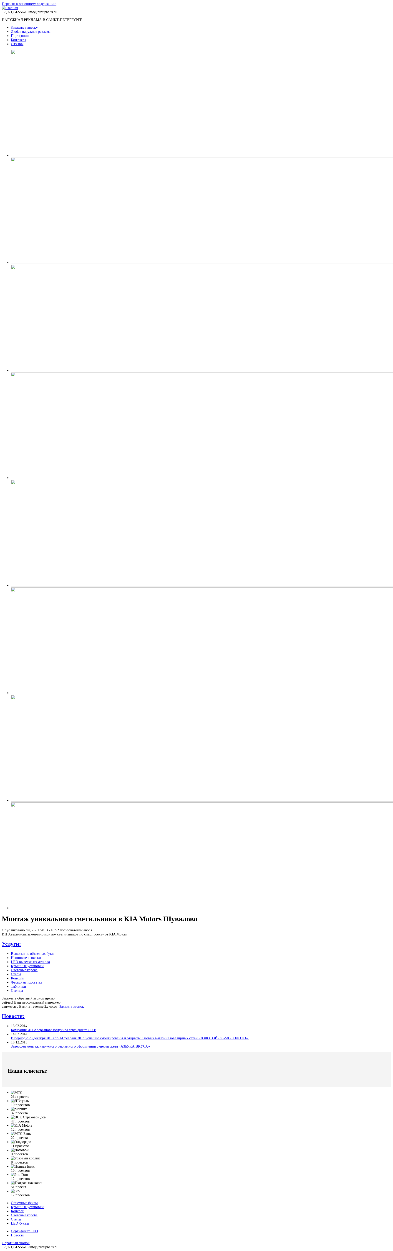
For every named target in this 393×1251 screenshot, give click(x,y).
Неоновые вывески (26, 958)
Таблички (18, 986)
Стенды (17, 990)
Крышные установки (27, 966)
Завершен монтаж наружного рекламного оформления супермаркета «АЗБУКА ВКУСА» (80, 1046)
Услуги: (11, 944)
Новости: (13, 1016)
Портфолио (20, 36)
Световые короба (24, 970)
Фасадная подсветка (26, 982)
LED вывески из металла (30, 962)
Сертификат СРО (24, 1231)
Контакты (18, 40)
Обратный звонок (16, 1243)
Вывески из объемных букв (32, 954)
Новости (17, 1235)
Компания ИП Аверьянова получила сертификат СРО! (53, 1030)
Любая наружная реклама (30, 31)
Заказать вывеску (24, 27)
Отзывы (17, 44)
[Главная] (10, 8)
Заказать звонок (71, 1006)
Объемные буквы (24, 1203)
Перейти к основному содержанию (29, 4)
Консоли (17, 978)
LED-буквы (20, 1223)
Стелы (16, 974)
